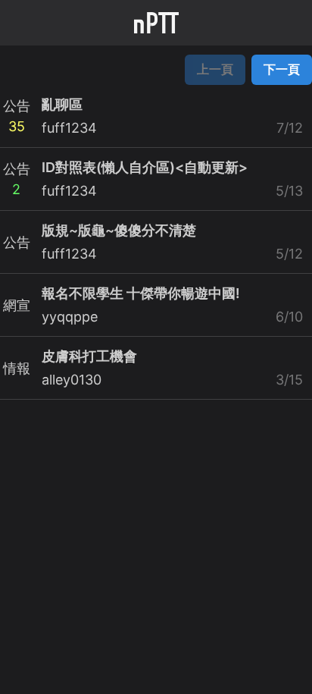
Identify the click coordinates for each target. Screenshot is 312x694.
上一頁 (215, 69)
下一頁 (282, 69)
